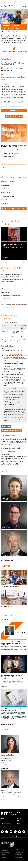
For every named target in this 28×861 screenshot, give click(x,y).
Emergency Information (5, 855)
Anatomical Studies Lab (6, 70)
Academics (4, 31)
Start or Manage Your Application (11, 430)
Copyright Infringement (19, 855)
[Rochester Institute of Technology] (14, 2)
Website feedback (7, 836)
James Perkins (5, 790)
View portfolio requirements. (18, 380)
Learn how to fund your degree (12, 448)
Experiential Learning (5, 823)
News (18, 826)
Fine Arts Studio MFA (8, 307)
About (2, 818)
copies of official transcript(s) (13, 355)
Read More (18, 110)
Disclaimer (3, 854)
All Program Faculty (7, 560)
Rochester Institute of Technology (8, 6)
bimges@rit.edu (4, 764)
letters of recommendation (15, 377)
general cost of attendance (9, 442)
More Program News (7, 724)
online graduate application (16, 354)
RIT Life (19, 820)
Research (19, 818)
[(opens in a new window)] (2, 831)
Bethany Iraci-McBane (7, 755)
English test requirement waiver (12, 397)
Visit (16, 116)
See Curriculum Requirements (16, 274)
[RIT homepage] (11, 813)
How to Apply (6, 426)
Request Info (9, 116)
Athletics (19, 823)
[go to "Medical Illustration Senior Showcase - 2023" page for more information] (14, 234)
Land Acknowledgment (5, 852)
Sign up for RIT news (20, 836)
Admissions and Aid (5, 826)
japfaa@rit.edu (4, 799)
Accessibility (3, 857)
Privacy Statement (18, 857)
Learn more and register (7, 156)
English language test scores (13, 382)
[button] (2, 6)
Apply (20, 116)
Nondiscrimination (18, 854)
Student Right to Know (19, 852)
